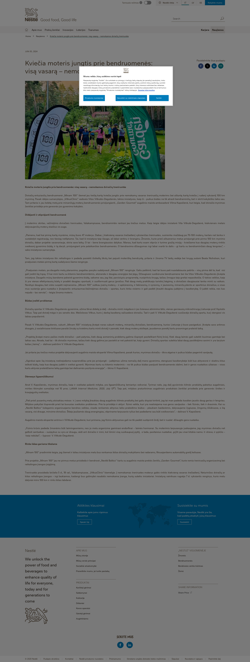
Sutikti (159, 98)
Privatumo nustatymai (94, 98)
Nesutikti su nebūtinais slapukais (131, 98)
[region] (126, 86)
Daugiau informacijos (146, 90)
